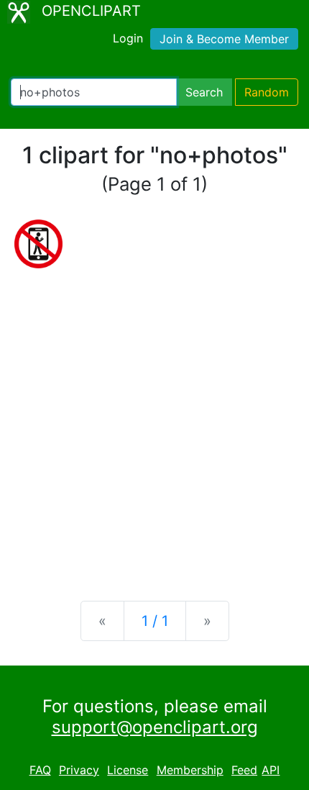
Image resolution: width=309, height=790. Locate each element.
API (271, 770)
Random (266, 92)
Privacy (79, 770)
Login (128, 38)
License (127, 770)
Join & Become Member (224, 39)
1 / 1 (155, 621)
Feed (244, 770)
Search (204, 92)
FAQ (40, 770)
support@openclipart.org (155, 727)
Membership (190, 770)
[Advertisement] (154, 423)
